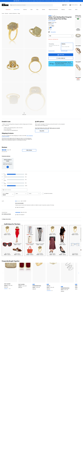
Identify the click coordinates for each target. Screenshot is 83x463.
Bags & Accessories (53, 9)
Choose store (51, 50)
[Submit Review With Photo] (8, 167)
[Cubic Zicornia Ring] (78, 23)
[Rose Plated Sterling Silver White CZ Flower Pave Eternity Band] (78, 72)
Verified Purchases (48, 193)
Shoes (43, 9)
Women (25, 9)
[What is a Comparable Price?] (52, 24)
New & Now (16, 9)
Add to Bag (61, 54)
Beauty (63, 9)
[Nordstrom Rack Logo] (5, 5)
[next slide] (78, 269)
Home (70, 9)
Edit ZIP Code (64, 50)
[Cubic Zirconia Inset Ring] (39, 273)
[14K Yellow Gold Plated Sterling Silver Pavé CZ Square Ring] (10, 272)
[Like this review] (15, 207)
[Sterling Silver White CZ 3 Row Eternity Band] (78, 40)
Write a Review (29, 150)
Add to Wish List (61, 58)
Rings (19, 13)
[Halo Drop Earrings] (24, 273)
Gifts (76, 9)
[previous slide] (3, 269)
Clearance (8, 9)
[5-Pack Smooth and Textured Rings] (67, 273)
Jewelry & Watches (13, 13)
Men (32, 9)
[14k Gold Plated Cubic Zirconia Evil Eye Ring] (53, 273)
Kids (37, 9)
